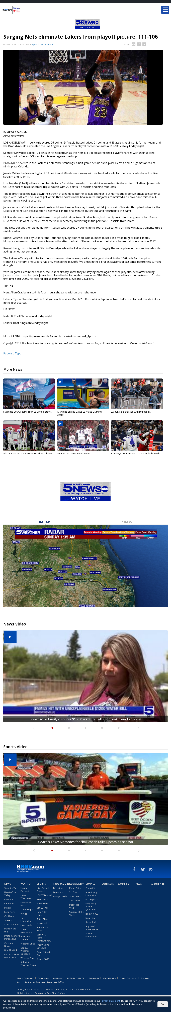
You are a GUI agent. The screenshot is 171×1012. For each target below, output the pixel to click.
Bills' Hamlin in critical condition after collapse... (28, 453)
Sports (41, 883)
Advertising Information (91, 894)
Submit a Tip (10, 888)
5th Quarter (42, 907)
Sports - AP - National (42, 44)
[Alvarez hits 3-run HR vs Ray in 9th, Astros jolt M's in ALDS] (83, 435)
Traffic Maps (27, 909)
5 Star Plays (42, 919)
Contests (108, 883)
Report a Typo (12, 353)
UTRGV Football (44, 895)
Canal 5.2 (123, 883)
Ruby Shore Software (57, 993)
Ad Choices (58, 978)
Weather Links (28, 943)
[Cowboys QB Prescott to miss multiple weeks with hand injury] (137, 435)
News (7, 883)
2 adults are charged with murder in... (131, 411)
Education (9, 903)
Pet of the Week (74, 906)
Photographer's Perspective (12, 937)
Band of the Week (42, 929)
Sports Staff (43, 959)
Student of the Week (76, 913)
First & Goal (42, 899)
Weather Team (28, 958)
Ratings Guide (60, 896)
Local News (10, 911)
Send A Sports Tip (44, 954)
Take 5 (138, 883)
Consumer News (9, 944)
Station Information (91, 935)
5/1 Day (73, 892)
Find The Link (10, 950)
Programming (60, 883)
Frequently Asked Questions (91, 906)
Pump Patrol (75, 888)
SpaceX (8, 920)
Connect (91, 883)
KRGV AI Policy (109, 978)
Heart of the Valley (10, 894)
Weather (26, 883)
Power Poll (42, 923)
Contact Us (91, 888)
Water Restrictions (26, 931)
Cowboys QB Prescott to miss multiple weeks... (136, 453)
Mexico (8, 907)
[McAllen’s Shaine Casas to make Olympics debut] (83, 393)
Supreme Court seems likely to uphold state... (27, 411)
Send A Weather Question (25, 950)
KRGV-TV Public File (76, 978)
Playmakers (42, 903)
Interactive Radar (26, 904)
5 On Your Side (11, 924)
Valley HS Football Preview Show (44, 937)
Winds (24, 913)
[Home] (22, 10)
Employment (43, 978)
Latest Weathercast (27, 897)
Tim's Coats (75, 896)
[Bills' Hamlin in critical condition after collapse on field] (29, 435)
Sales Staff (91, 922)
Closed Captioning (25, 978)
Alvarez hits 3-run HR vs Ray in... (74, 453)
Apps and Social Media (92, 928)
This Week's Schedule (43, 946)
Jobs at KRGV (92, 913)
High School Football (43, 890)
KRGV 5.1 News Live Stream (11, 956)
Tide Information (26, 919)
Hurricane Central (25, 938)
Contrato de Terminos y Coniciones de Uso (44, 982)
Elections (8, 899)
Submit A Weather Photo (28, 964)
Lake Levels (26, 925)
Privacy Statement (128, 978)
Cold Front (9, 916)
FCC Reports (92, 899)
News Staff (91, 917)
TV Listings (58, 888)
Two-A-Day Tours (42, 913)
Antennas (58, 892)
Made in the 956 (10, 930)
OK (162, 1004)
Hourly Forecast (25, 890)
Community (76, 883)
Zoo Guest (74, 900)
